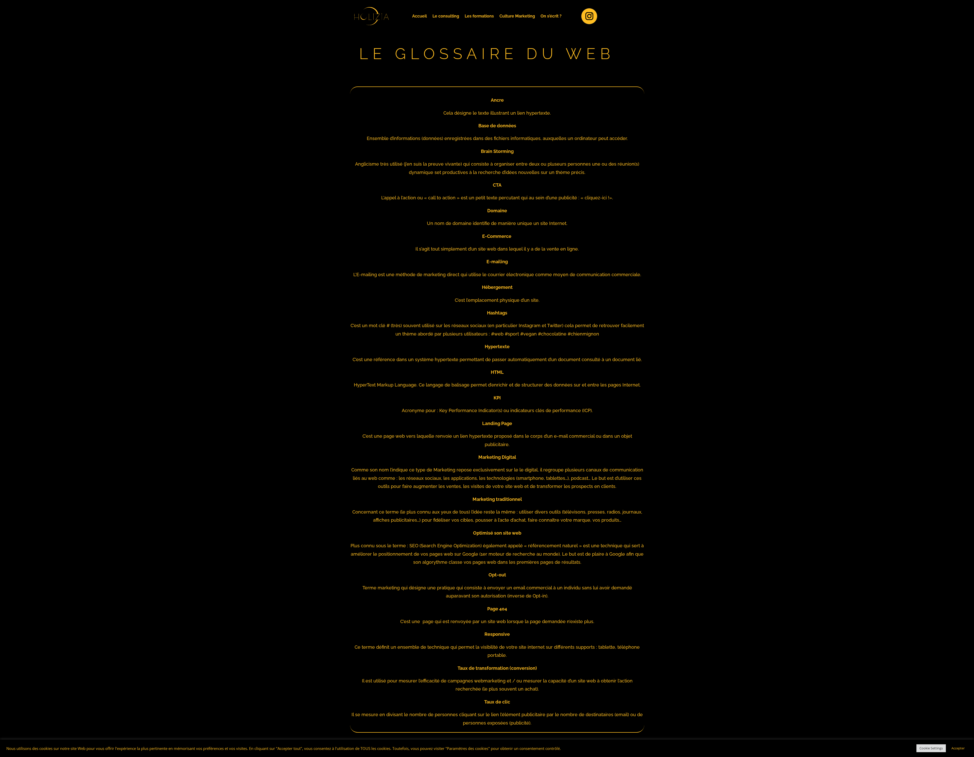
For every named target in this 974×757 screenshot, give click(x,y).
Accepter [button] (958, 748)
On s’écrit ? (551, 16)
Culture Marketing (517, 16)
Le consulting (445, 16)
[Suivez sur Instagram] (589, 16)
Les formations (479, 16)
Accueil (419, 16)
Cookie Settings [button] (931, 748)
